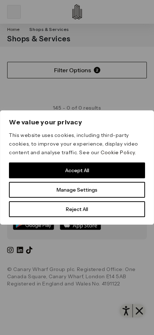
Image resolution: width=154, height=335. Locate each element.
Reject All (77, 209)
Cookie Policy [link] (118, 152)
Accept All (77, 170)
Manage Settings (77, 190)
